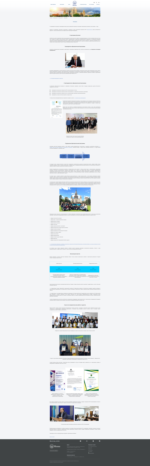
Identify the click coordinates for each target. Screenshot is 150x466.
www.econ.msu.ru (89, 29)
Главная (51, 17)
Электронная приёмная (53, 450)
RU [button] (98, 2)
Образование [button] (62, 4)
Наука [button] (69, 4)
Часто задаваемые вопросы (92, 446)
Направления (61, 17)
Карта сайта (90, 447)
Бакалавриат (90, 451)
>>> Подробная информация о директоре (56, 78)
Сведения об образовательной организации (56, 462)
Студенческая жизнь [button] (83, 4)
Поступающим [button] (91, 4)
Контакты (98, 4)
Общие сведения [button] (53, 4)
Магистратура (90, 450)
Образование (55, 17)
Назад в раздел (52, 436)
